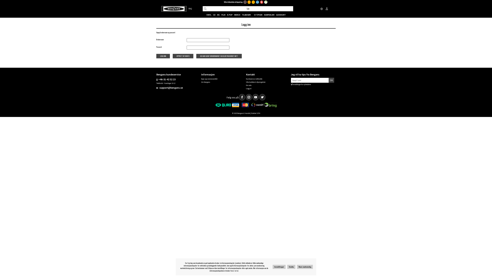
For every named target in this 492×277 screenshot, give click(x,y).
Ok (331, 80)
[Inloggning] (327, 9)
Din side (248, 85)
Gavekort (281, 14)
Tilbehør (246, 14)
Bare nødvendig (305, 267)
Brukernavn (160, 39)
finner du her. (234, 270)
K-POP (230, 14)
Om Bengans (205, 82)
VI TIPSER (258, 14)
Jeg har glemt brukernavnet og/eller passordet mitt (219, 56)
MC (218, 14)
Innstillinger (279, 267)
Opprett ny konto (183, 56)
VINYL (208, 14)
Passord (159, 47)
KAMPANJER (269, 14)
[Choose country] (321, 9)
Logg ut (248, 88)
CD (214, 14)
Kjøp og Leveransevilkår (209, 79)
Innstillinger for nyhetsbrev (302, 84)
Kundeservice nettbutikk (254, 79)
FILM (223, 14)
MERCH (237, 14)
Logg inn (163, 56)
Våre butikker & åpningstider (255, 82)
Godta (291, 267)
